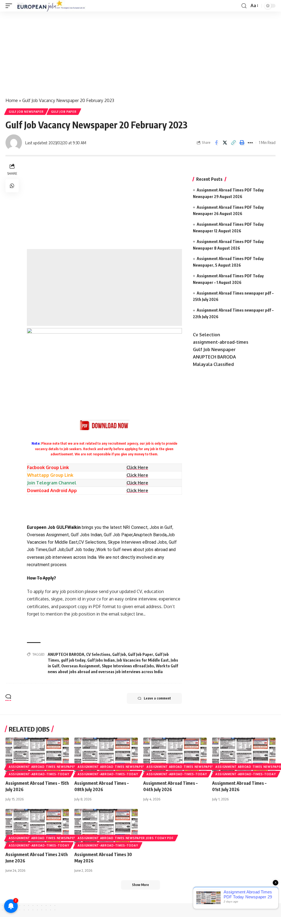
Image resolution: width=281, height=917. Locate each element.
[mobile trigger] (10, 6)
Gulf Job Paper (64, 111)
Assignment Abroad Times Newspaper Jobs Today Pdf (57, 766)
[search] (244, 6)
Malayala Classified (213, 364)
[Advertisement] (140, 52)
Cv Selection (206, 334)
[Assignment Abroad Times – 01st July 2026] (244, 757)
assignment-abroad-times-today (39, 774)
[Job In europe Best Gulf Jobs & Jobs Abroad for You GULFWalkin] (54, 6)
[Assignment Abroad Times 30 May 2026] (106, 828)
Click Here (137, 475)
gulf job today (73, 660)
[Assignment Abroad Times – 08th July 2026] (106, 757)
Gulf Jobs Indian (101, 660)
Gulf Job (119, 654)
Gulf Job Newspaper (26, 111)
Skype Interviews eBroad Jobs (128, 666)
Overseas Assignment (80, 666)
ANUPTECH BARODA (66, 654)
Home (11, 100)
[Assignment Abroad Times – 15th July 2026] (37, 757)
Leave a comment (157, 698)
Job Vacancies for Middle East (143, 660)
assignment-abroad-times (220, 342)
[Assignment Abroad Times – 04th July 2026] (175, 757)
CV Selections (98, 654)
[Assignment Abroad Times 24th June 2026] (37, 828)
